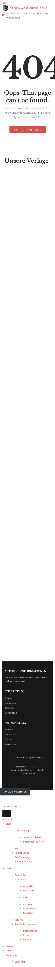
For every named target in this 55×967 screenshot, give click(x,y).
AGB (34, 766)
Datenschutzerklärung (21, 770)
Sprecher (9, 708)
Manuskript (10, 734)
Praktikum (10, 729)
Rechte (41, 770)
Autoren (9, 698)
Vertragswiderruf (29, 773)
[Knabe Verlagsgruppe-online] (24, 8)
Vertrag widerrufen (15, 791)
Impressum (21, 766)
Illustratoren (11, 703)
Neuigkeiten (11, 744)
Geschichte (11, 712)
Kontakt (9, 739)
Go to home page (27, 129)
